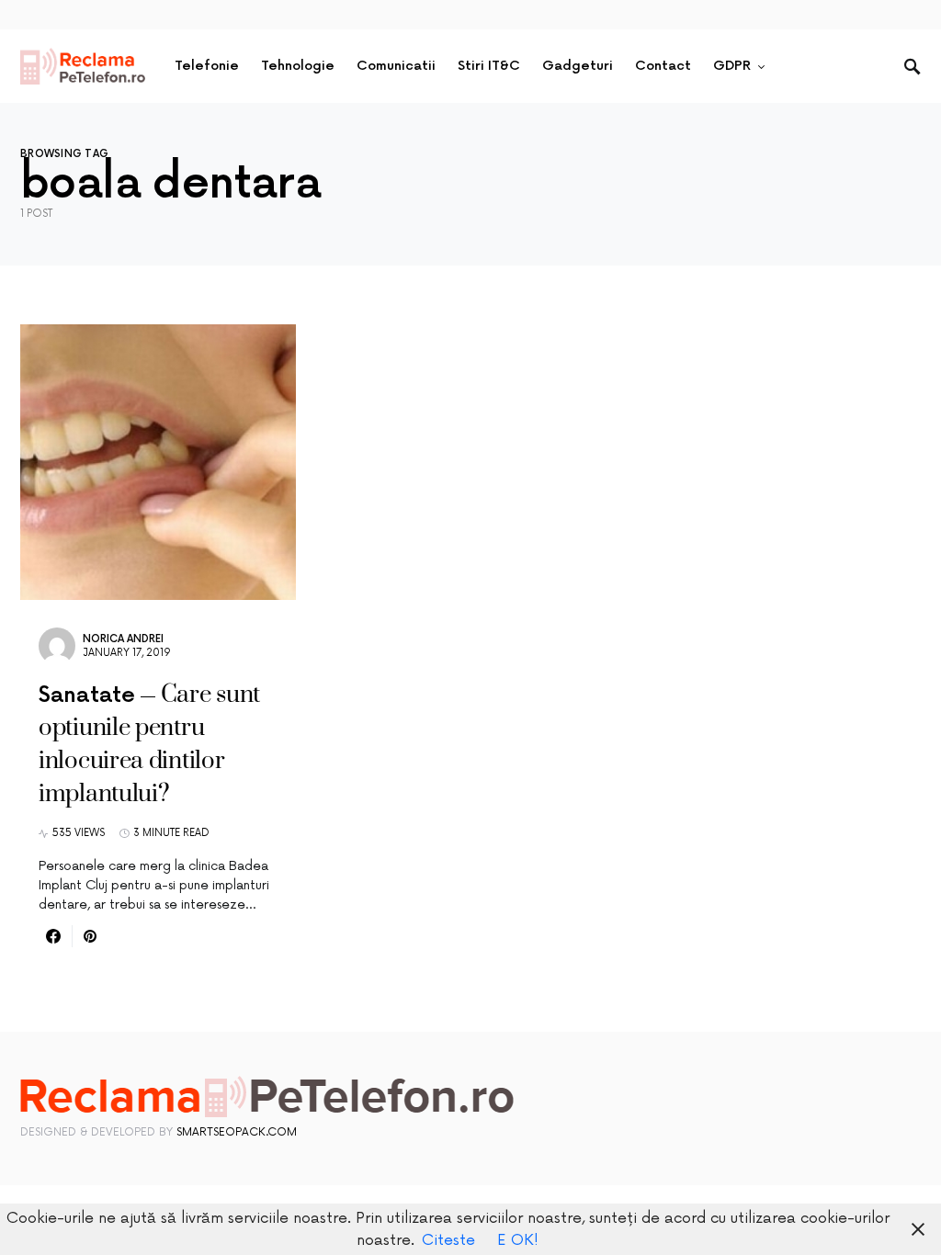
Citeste (448, 1240)
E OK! (518, 1240)
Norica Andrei (123, 639)
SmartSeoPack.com (236, 1132)
